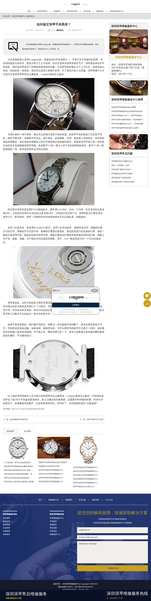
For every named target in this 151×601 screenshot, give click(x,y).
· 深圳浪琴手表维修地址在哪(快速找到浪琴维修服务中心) (19, 466)
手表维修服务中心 (57, 518)
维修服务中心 (53, 500)
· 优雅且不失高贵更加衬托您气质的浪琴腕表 (53, 462)
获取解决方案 (113, 568)
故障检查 (6, 524)
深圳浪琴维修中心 (19, 16)
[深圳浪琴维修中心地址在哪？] (88, 450)
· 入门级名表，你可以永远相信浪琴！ (17, 462)
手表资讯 (53, 531)
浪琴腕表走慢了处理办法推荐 (122, 182)
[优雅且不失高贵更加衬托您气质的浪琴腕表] (53, 448)
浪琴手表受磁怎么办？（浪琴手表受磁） (127, 115)
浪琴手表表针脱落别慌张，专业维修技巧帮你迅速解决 (128, 120)
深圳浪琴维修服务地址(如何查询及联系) (127, 111)
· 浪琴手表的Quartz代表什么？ (83, 487)
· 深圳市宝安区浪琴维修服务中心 (85, 471)
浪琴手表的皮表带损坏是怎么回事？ (125, 128)
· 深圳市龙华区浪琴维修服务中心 (50, 478)
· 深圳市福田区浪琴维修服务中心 (85, 479)
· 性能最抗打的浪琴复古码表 (48, 466)
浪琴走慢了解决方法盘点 (121, 169)
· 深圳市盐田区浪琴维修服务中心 (50, 482)
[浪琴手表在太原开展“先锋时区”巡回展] (19, 448)
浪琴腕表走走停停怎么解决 (122, 174)
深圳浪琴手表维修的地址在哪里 (123, 107)
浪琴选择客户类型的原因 (121, 178)
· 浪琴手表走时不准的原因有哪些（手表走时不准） (19, 474)
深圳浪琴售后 (42, 11)
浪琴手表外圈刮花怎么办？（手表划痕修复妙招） (128, 124)
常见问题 (86, 11)
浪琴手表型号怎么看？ (96, 419)
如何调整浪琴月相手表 (19, 419)
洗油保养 (6, 528)
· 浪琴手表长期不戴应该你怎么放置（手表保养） (19, 470)
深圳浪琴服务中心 (117, 11)
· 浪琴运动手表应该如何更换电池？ (17, 478)
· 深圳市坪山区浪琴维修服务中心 (50, 474)
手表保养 (53, 521)
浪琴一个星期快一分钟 (120, 165)
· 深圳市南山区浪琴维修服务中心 (85, 475)
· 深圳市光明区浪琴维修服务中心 (50, 470)
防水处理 (6, 521)
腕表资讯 (100, 11)
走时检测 (6, 518)
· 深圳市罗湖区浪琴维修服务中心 (85, 483)
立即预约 (75, 305)
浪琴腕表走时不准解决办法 (122, 161)
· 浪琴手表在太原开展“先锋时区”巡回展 (18, 482)
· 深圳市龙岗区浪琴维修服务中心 (85, 467)
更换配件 (57, 11)
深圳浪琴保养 (72, 11)
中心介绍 (109, 500)
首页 (29, 11)
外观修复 (6, 531)
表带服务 (6, 534)
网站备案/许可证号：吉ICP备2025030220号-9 (75, 587)
